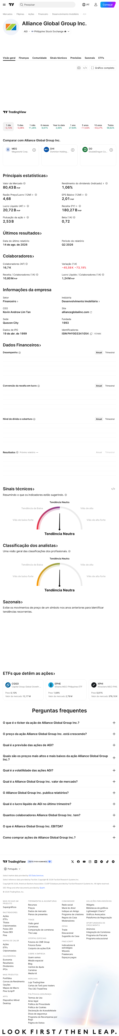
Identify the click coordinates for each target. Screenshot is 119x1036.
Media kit (32, 973)
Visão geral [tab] (9, 57)
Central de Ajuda (36, 967)
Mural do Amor (69, 908)
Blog (30, 963)
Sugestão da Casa (70, 936)
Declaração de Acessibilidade (42, 1010)
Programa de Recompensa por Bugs (42, 1018)
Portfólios (7, 978)
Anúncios (90, 929)
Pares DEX (8, 932)
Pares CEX (8, 929)
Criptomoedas (9, 925)
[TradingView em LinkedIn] (96, 862)
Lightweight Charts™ (96, 911)
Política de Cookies (37, 1007)
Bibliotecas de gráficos (97, 908)
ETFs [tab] (101, 57)
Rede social (67, 904)
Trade (64, 929)
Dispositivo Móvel (11, 1000)
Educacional (67, 933)
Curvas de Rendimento (14, 981)
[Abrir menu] (4, 5)
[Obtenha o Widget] (85, 67)
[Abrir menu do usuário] (96, 5)
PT (87, 4)
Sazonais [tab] (90, 57)
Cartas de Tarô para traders (41, 985)
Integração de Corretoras (98, 932)
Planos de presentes (37, 914)
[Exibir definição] (24, 183)
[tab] (99, 352)
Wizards (66, 951)
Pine (5, 935)
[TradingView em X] (73, 862)
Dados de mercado (37, 911)
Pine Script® (9, 991)
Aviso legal (33, 1001)
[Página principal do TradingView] (11, 5)
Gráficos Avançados (95, 914)
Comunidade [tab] (39, 57)
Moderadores (68, 920)
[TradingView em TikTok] (107, 862)
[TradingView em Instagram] (90, 862)
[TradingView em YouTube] (84, 862)
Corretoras (33, 926)
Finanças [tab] (24, 57)
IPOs (5, 969)
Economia (7, 959)
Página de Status (36, 1022)
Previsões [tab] (75, 57)
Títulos (6, 922)
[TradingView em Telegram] (102, 862)
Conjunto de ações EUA (39, 948)
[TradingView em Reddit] (113, 862)
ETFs (5, 919)
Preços (31, 908)
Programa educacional (97, 938)
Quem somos (34, 957)
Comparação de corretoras (41, 929)
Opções (6, 984)
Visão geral (33, 923)
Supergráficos (9, 907)
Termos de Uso (35, 997)
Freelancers (67, 954)
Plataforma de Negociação (99, 917)
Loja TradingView (36, 982)
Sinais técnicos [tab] (58, 57)
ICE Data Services (36, 875)
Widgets (90, 904)
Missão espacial (35, 960)
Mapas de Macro (11, 988)
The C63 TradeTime (37, 988)
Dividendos (8, 966)
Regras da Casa (69, 917)
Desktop (7, 1003)
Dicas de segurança (37, 1013)
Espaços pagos (69, 957)
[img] (65, 31)
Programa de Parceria (96, 935)
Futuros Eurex (34, 945)
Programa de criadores (73, 914)
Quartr (42, 888)
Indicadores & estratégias (68, 946)
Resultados (8, 963)
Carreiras (32, 970)
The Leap (32, 933)
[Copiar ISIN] (91, 333)
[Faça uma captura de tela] (78, 67)
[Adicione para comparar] (34, 149)
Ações (6, 916)
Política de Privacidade (39, 1004)
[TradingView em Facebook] (78, 862)
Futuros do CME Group (39, 942)
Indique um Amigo (70, 911)
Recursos (32, 904)
